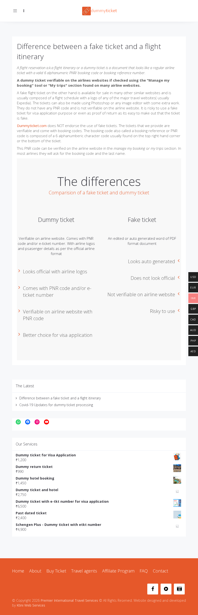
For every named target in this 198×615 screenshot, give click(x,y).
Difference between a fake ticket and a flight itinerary (60, 398)
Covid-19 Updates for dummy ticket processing (56, 405)
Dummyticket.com (32, 125)
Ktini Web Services (31, 605)
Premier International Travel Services (69, 600)
